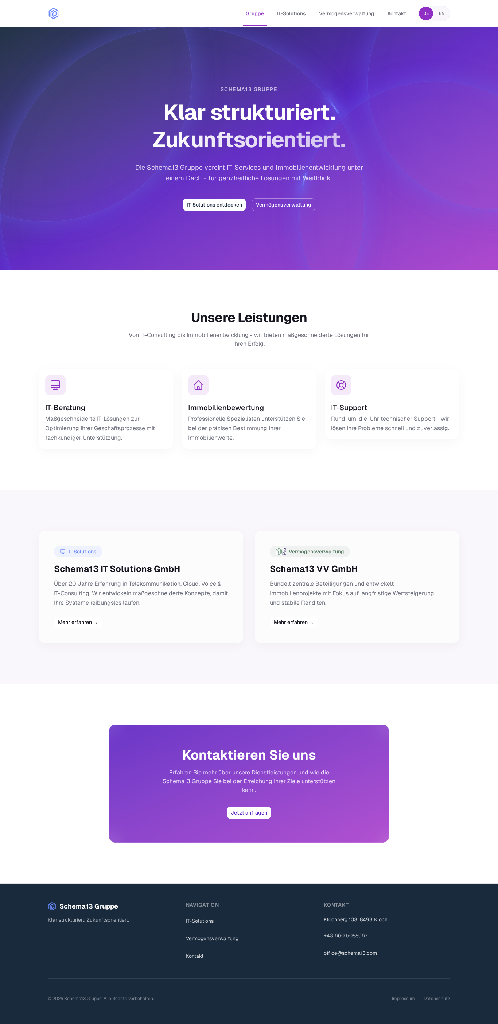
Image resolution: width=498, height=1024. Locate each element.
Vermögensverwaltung (346, 13)
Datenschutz (437, 998)
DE (426, 13)
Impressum (403, 998)
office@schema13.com (350, 953)
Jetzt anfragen (249, 812)
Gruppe (255, 13)
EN (442, 13)
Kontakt (397, 13)
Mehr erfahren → (78, 622)
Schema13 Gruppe (88, 906)
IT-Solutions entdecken (214, 204)
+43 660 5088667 (345, 935)
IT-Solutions (291, 13)
